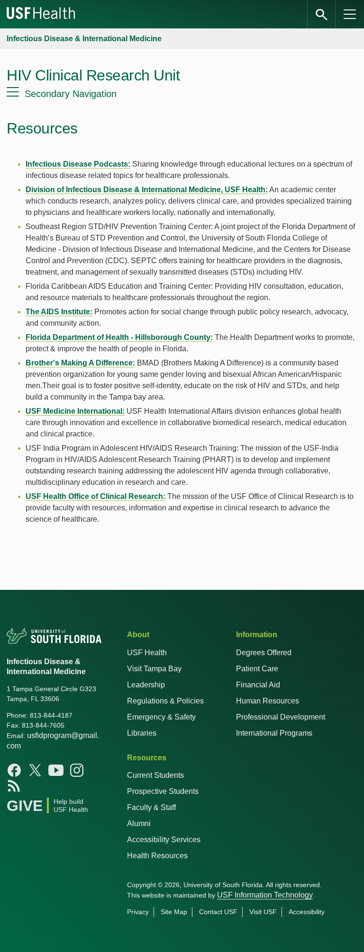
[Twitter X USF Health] (35, 770)
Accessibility (307, 912)
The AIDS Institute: (59, 312)
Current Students (155, 775)
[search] (321, 14)
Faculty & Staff (151, 807)
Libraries (141, 733)
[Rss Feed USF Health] (14, 785)
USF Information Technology (265, 895)
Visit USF (263, 912)
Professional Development (280, 717)
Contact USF (218, 912)
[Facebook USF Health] (14, 770)
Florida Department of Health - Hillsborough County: (119, 337)
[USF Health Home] (41, 14)
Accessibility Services (163, 840)
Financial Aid (258, 685)
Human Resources (267, 701)
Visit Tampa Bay (154, 669)
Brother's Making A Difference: (80, 363)
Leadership (146, 685)
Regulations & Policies (165, 701)
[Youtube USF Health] (56, 770)
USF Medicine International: (75, 411)
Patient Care (257, 669)
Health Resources (157, 856)
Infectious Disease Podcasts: (78, 164)
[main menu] (350, 14)
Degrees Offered (263, 653)
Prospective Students (163, 791)
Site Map (174, 912)
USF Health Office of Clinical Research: (95, 496)
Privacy (138, 912)
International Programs (274, 733)
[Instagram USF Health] (76, 770)
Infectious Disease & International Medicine (84, 39)
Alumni (139, 823)
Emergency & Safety (161, 717)
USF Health (147, 653)
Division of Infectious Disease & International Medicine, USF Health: (147, 190)
